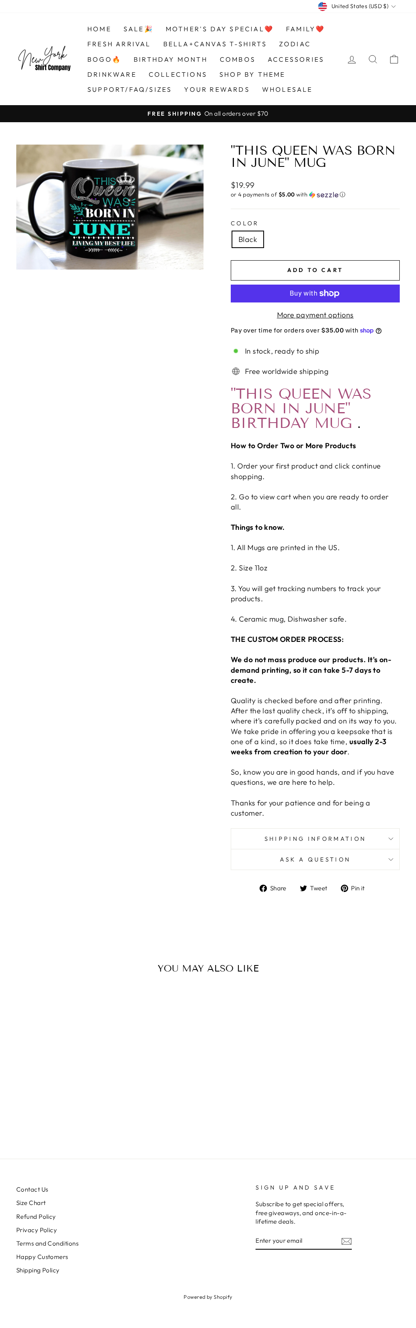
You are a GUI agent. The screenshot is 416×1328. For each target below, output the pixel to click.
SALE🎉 (139, 29)
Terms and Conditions (47, 1243)
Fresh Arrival (119, 44)
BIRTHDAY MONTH (171, 59)
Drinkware (111, 74)
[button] (315, 195)
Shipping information (315, 838)
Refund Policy (36, 1216)
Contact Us (32, 1189)
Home (99, 29)
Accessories (296, 59)
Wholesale (287, 89)
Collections (178, 74)
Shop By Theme (252, 74)
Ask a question (315, 859)
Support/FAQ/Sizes (129, 89)
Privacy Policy (36, 1230)
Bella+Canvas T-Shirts (215, 44)
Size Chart (31, 1203)
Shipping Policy (38, 1270)
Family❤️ (305, 29)
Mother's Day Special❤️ (220, 29)
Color (245, 223)
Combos (238, 59)
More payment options (315, 315)
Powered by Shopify (208, 1296)
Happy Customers (42, 1257)
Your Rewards (216, 89)
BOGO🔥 (104, 59)
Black (247, 239)
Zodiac (295, 44)
